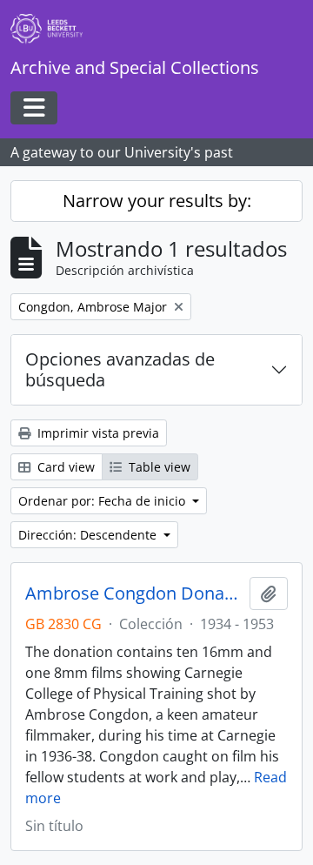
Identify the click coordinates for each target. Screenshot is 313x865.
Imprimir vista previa (96, 433)
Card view (64, 467)
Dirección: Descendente (89, 534)
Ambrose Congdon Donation (134, 593)
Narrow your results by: (157, 200)
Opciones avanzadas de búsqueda (120, 369)
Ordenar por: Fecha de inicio (103, 501)
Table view (157, 467)
